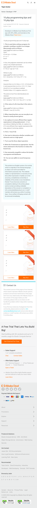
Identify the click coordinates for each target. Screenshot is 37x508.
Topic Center (5, 465)
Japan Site (4, 451)
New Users (14, 457)
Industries (25, 465)
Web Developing (14, 468)
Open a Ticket (9, 367)
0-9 (17, 479)
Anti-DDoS (24, 437)
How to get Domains (7, 454)
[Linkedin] (7, 389)
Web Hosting (28, 440)
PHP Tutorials (30, 468)
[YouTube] (15, 389)
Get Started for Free (11, 341)
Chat (6, 355)
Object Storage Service (8, 440)
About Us (10, 490)
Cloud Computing (15, 465)
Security (3, 443)
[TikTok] (19, 389)
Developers (4, 468)
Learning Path (5, 457)
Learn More (11, 227)
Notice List (4, 492)
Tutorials (22, 468)
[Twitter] (11, 389)
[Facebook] (3, 389)
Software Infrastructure (22, 454)
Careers (3, 490)
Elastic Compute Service (8, 437)
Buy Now (26, 227)
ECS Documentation (15, 451)
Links (11, 492)
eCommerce (19, 440)
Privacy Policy (18, 490)
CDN (18, 437)
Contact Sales (18, 355)
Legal (26, 490)
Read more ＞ (18, 35)
